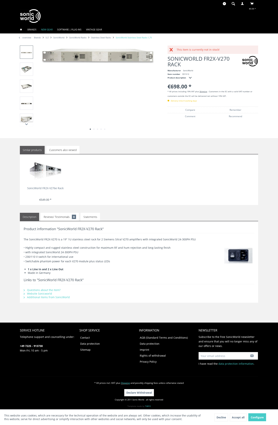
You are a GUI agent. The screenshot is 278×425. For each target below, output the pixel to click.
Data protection (90, 343)
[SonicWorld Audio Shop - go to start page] (30, 16)
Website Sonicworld (39, 293)
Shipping (203, 91)
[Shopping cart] (253, 3)
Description (29, 217)
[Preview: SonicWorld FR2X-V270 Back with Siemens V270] (26, 86)
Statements (90, 217)
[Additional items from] (250, 61)
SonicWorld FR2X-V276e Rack (45, 188)
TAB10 (148, 406)
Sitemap (85, 349)
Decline (221, 417)
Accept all (238, 417)
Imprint (144, 349)
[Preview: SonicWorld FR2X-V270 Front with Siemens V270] (26, 52)
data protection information (236, 363)
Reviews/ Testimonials (59, 217)
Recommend (235, 116)
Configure (257, 417)
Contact (85, 337)
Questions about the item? (43, 290)
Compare (190, 109)
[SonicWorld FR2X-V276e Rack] (45, 171)
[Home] (22, 29)
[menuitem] (234, 3)
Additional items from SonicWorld (48, 297)
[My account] (243, 3)
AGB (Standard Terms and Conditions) (164, 337)
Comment (190, 116)
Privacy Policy (148, 361)
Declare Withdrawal (139, 392)
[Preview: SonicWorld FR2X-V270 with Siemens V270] (26, 103)
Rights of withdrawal (153, 355)
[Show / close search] (233, 3)
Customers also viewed (63, 150)
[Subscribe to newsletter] (252, 356)
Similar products (32, 150)
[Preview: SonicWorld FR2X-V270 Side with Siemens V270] (26, 120)
